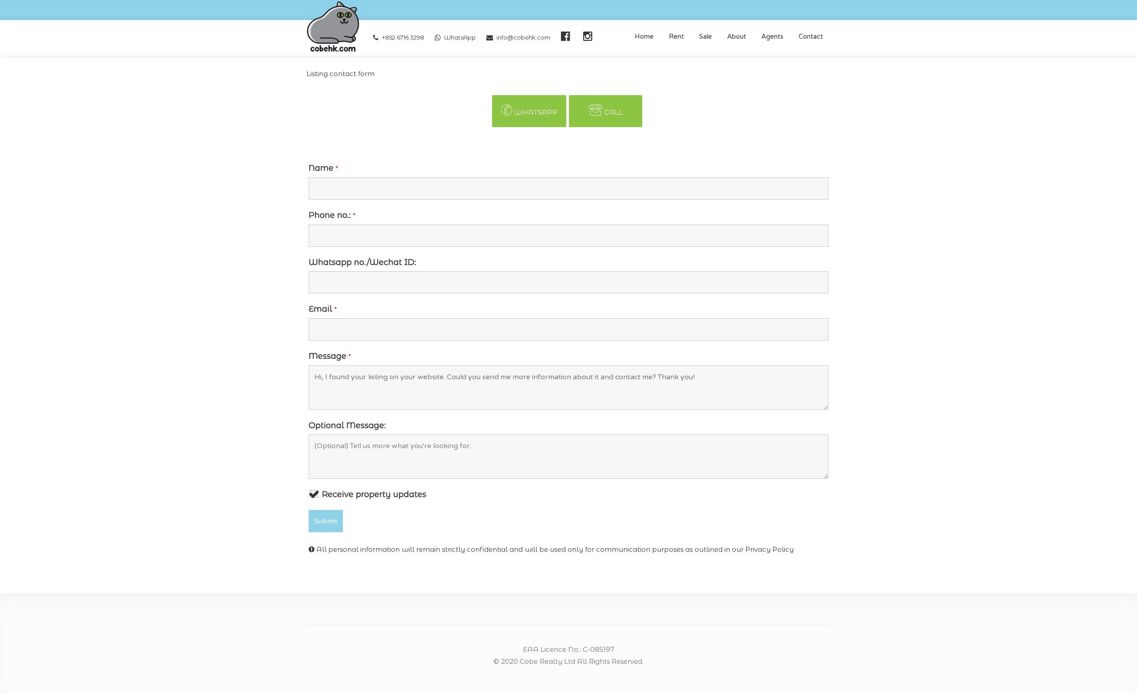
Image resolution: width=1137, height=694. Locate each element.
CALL (613, 112)
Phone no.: (332, 215)
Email (323, 309)
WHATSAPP (535, 112)
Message (330, 356)
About (736, 36)
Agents (772, 36)
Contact (811, 36)
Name (323, 168)
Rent (676, 36)
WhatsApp (460, 37)
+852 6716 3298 (403, 37)
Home (644, 36)
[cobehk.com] (333, 26)
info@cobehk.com (523, 37)
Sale (705, 36)
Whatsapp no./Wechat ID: (362, 262)
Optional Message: (347, 425)
